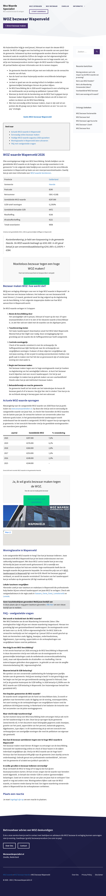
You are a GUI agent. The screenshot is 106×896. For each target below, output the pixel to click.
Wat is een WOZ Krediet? (85, 81)
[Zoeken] (97, 51)
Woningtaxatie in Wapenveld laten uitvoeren (29, 140)
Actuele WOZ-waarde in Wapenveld (25, 132)
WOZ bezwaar (51, 6)
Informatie (78, 6)
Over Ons (9, 845)
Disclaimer (99, 875)
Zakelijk (65, 6)
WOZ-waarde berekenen (41, 173)
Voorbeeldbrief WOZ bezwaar (87, 91)
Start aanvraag (39, 11)
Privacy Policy (87, 875)
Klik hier (50, 604)
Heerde (52, 184)
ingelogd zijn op (17, 799)
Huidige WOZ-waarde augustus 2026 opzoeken (30, 137)
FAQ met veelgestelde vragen (23, 143)
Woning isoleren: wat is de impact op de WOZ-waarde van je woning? (87, 75)
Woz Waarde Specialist (10, 7)
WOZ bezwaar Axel (83, 117)
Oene (45, 593)
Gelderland (53, 179)
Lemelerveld (59, 593)
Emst (50, 593)
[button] (37, 116)
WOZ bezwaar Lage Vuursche (86, 121)
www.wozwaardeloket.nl (21, 408)
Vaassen (38, 593)
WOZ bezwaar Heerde (22, 875)
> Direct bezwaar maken (15, 25)
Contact (23, 845)
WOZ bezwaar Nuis (83, 128)
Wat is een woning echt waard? (87, 94)
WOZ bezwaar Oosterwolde (86, 113)
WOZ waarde (7, 875)
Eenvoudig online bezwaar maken (25, 134)
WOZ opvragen (35, 6)
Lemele (6, 596)
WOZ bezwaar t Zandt (84, 124)
